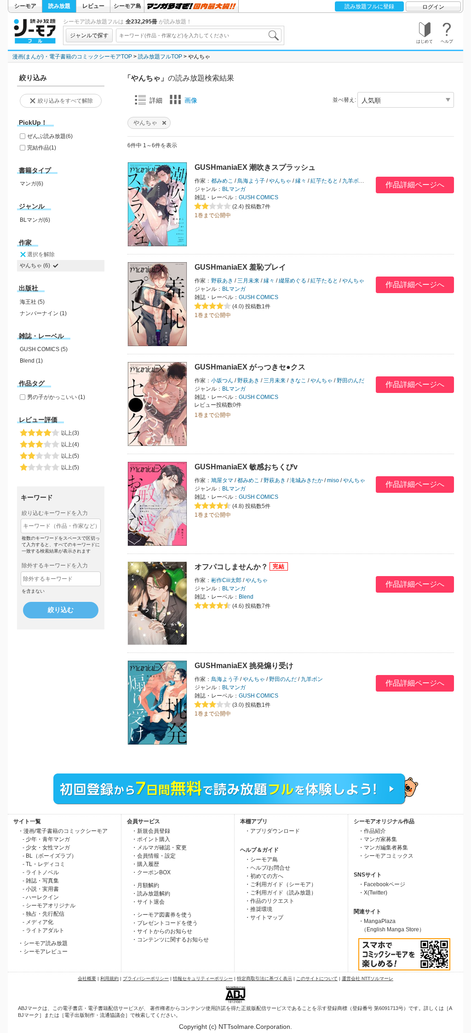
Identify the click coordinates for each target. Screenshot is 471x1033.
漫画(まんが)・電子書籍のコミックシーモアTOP (72, 56)
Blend (246, 597)
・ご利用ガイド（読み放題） (280, 892)
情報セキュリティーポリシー (203, 978)
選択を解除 (41, 254)
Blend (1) (31, 361)
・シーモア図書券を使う (162, 915)
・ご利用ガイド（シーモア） (280, 884)
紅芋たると (324, 181)
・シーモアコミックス (386, 856)
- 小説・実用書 (41, 889)
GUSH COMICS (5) (44, 349)
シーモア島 (127, 6)
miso (333, 480)
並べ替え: (344, 100)
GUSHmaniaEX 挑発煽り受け (244, 665)
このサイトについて (317, 978)
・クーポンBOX (151, 872)
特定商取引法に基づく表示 (264, 978)
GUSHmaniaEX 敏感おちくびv (246, 467)
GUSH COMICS (258, 197)
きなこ (298, 380)
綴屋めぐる (292, 280)
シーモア (25, 6)
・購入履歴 (145, 864)
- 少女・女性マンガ (46, 847)
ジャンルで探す (89, 35)
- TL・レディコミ (44, 864)
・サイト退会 (148, 902)
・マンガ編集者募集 (383, 847)
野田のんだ (350, 380)
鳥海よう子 (251, 181)
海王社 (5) (32, 302)
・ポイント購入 (151, 839)
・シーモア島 (261, 859)
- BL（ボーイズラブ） (50, 856)
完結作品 (41, 147)
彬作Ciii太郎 (226, 580)
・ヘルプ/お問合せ (267, 868)
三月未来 (248, 280)
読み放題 (59, 6)
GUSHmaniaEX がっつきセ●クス (250, 367)
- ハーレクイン (41, 897)
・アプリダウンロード (272, 831)
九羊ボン (353, 181)
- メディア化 (38, 922)
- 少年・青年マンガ (46, 839)
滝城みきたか (306, 480)
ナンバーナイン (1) (43, 313)
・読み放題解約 (151, 893)
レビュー (93, 6)
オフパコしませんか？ (231, 567)
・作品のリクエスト (269, 901)
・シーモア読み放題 (43, 943)
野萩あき (222, 280)
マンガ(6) (31, 183)
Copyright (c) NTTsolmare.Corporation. (235, 1026)
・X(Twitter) (372, 892)
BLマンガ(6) (35, 220)
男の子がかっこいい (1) (56, 397)
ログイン (433, 7)
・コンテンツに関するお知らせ (170, 939)
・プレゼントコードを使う (165, 923)
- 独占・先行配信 (43, 914)
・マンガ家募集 (377, 839)
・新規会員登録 (151, 831)
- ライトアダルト (43, 930)
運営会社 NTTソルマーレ (367, 978)
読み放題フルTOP (160, 56)
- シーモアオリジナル (49, 905)
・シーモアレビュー (43, 951)
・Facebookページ (381, 884)
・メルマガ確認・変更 (159, 847)
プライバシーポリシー (146, 978)
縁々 (300, 181)
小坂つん (222, 380)
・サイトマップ (264, 917)
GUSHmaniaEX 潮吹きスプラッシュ (255, 167)
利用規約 (109, 978)
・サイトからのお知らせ (162, 931)
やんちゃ (280, 181)
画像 (190, 100)
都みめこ (222, 181)
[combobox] (198, 35)
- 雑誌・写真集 (41, 880)
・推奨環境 (258, 909)
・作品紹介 (372, 831)
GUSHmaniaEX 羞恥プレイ (240, 267)
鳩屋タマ (222, 480)
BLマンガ (234, 189)
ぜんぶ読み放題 (50, 136)
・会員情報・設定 (154, 856)
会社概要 (87, 978)
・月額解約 (145, 885)
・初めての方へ (264, 876)
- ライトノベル (41, 872)
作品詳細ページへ (414, 185)
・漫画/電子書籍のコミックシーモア (63, 831)
